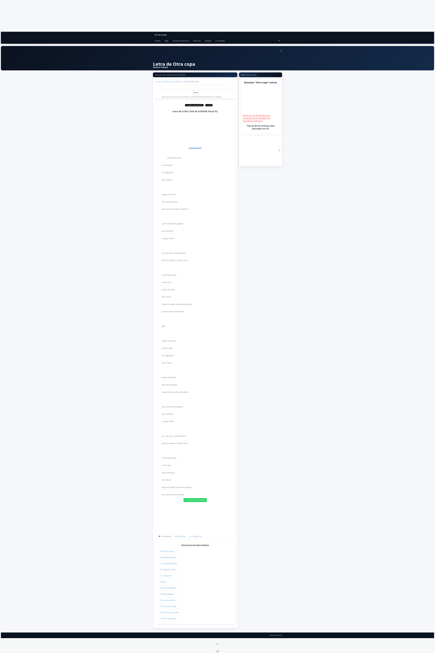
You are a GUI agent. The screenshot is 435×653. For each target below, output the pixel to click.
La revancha (167, 575)
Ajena (164, 582)
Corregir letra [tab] (196, 536)
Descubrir (197, 41)
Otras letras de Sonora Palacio (195, 545)
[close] (217, 644)
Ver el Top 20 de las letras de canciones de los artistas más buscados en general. (256, 118)
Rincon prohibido (169, 588)
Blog (166, 41)
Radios (158, 41)
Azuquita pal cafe (169, 557)
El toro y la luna (168, 551)
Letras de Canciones (180, 41)
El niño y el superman (170, 612)
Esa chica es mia (168, 600)
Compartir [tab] (181, 536)
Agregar (208, 41)
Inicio (159, 81)
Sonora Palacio (176, 81)
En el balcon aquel (169, 606)
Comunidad (220, 41)
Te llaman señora (169, 569)
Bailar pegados (168, 594)
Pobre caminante (169, 618)
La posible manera (169, 563)
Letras (165, 81)
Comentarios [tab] (165, 536)
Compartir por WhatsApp (196, 500)
